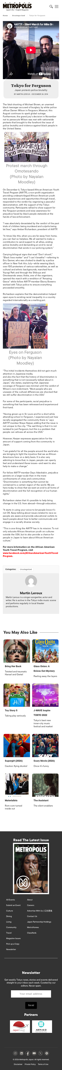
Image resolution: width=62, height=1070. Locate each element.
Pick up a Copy (12, 944)
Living (8, 922)
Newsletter (11, 949)
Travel (9, 933)
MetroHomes (33, 927)
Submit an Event (13, 905)
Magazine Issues (13, 938)
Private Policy (30, 1064)
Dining (9, 916)
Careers (30, 905)
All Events (10, 899)
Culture (9, 910)
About (30, 899)
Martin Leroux (23, 94)
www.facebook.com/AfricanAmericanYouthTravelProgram (30, 554)
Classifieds (31, 933)
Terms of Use (43, 1064)
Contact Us (32, 916)
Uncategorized (18, 15)
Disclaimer (18, 1064)
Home (5, 15)
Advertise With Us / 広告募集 (39, 910)
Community (11, 927)
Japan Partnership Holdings (39, 922)
